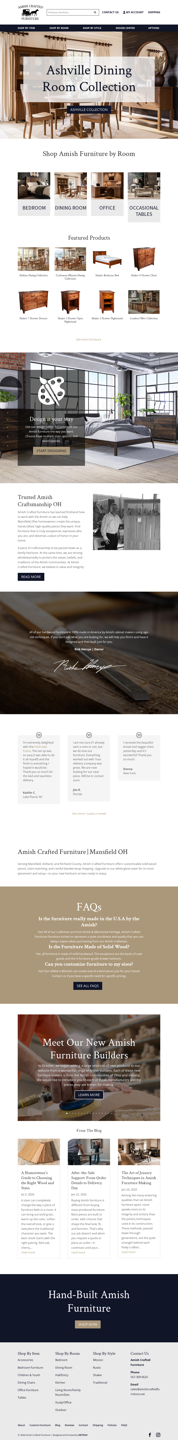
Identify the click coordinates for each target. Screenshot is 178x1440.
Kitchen (60, 1382)
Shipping (154, 12)
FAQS (124, 1425)
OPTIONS (153, 28)
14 (105, 1113)
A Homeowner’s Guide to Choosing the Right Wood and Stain (37, 1180)
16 (111, 1113)
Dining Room (70, 207)
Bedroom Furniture (30, 1368)
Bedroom (34, 207)
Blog (57, 1425)
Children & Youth (29, 1375)
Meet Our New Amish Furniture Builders (89, 1049)
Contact (83, 1425)
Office (107, 207)
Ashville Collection (89, 109)
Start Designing (51, 450)
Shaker (97, 1375)
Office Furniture (28, 1390)
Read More (31, 576)
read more (28, 1252)
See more (78, 813)
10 (93, 1113)
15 (108, 1113)
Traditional (100, 1382)
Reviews (69, 1425)
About (21, 1425)
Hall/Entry (61, 1375)
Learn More (89, 1094)
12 (99, 1113)
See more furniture (89, 339)
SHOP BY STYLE (92, 28)
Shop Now (87, 1324)
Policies (112, 1425)
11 (96, 1113)
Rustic (97, 1368)
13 (102, 1113)
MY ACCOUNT (134, 12)
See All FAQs (88, 985)
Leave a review (96, 813)
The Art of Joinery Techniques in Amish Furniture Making (139, 1178)
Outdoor (61, 1410)
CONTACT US (110, 12)
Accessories (25, 1360)
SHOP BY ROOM (59, 28)
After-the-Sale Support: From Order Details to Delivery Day (88, 1180)
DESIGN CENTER (125, 28)
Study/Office (63, 1402)
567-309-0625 (139, 1377)
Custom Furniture (40, 1425)
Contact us (59, 976)
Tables (22, 1397)
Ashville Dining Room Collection (89, 78)
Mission (98, 1360)
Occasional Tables (144, 210)
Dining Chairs (26, 1382)
